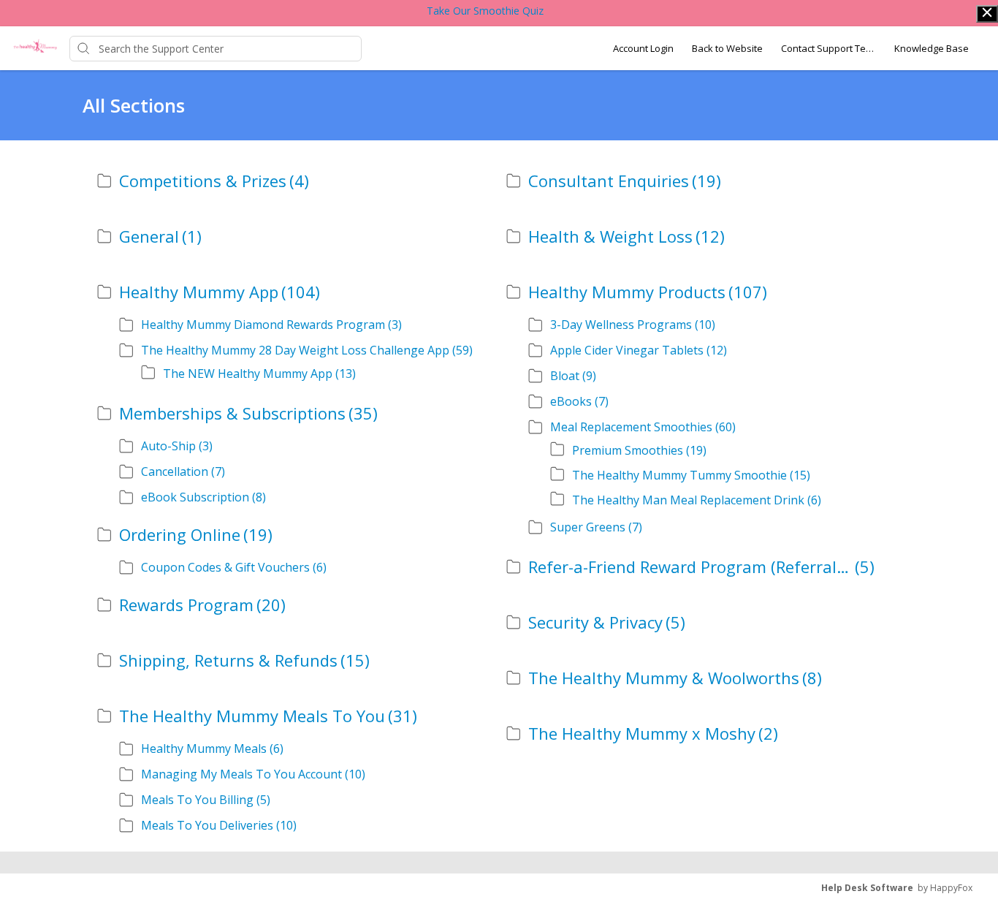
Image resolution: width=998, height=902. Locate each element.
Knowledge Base (931, 48)
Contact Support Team (828, 48)
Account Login (643, 48)
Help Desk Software (867, 888)
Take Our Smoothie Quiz (485, 11)
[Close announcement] (987, 14)
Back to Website (727, 48)
